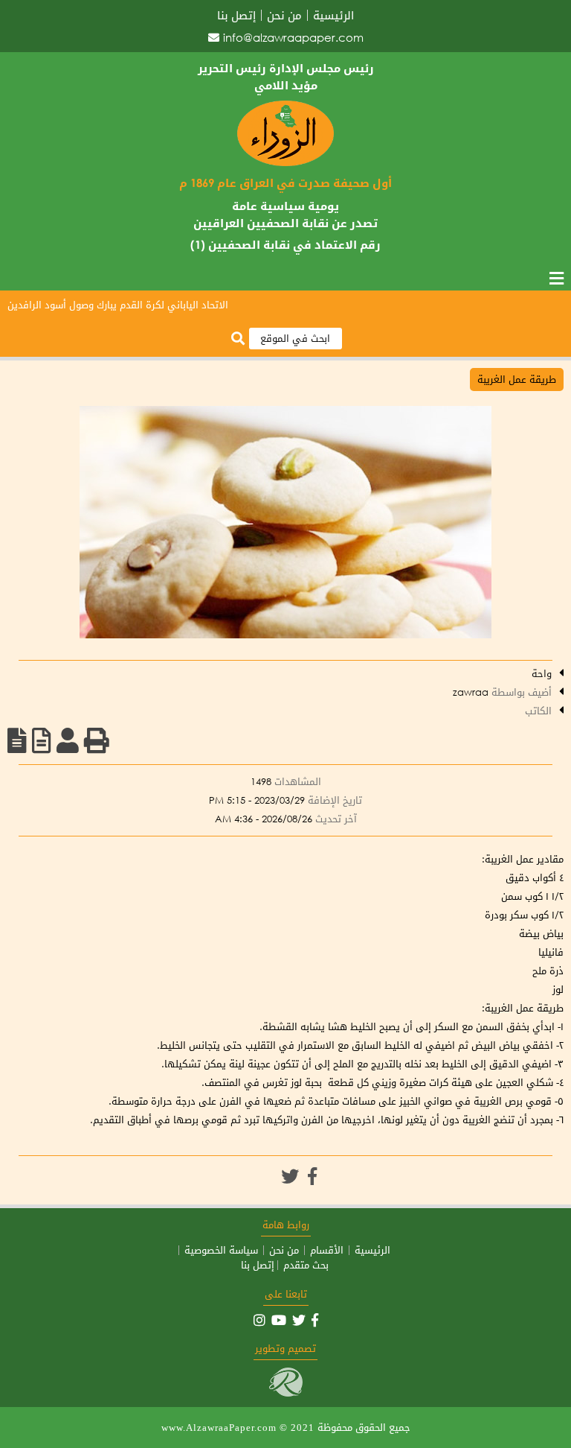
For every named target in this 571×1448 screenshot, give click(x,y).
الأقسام (326, 1250)
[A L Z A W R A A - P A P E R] (285, 162)
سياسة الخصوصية (221, 1250)
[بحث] (238, 339)
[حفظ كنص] (17, 740)
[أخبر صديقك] (68, 740)
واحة (542, 673)
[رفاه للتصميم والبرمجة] (286, 1393)
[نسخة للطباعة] (96, 740)
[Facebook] (312, 1176)
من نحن (284, 15)
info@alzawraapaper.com (293, 37)
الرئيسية (333, 15)
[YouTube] (278, 1320)
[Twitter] (290, 1176)
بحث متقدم (306, 1265)
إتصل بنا (236, 15)
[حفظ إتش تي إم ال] (41, 740)
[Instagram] (259, 1320)
